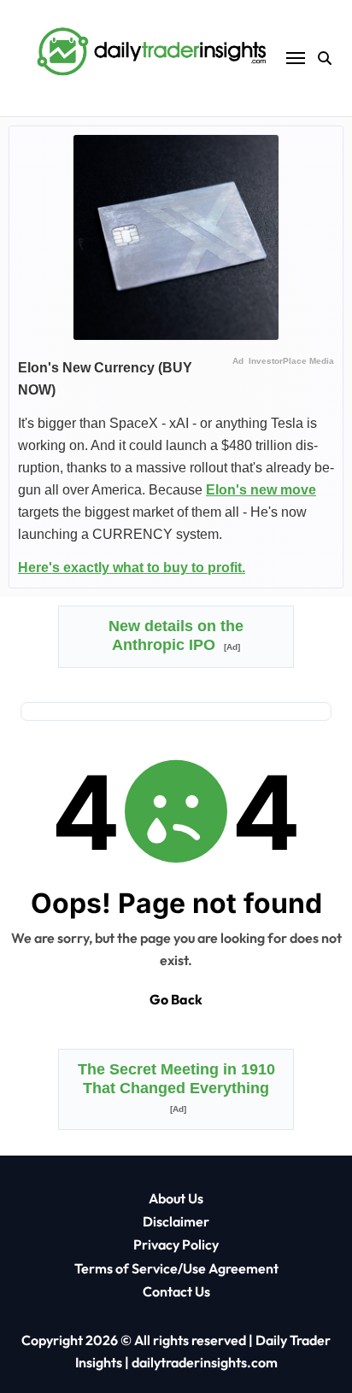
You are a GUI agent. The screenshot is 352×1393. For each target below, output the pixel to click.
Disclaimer (176, 1221)
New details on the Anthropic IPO (176, 635)
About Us (176, 1198)
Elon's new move (261, 490)
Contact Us (176, 1291)
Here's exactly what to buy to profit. (131, 567)
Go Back (176, 999)
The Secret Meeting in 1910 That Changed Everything (176, 1087)
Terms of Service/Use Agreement (176, 1268)
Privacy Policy (176, 1244)
